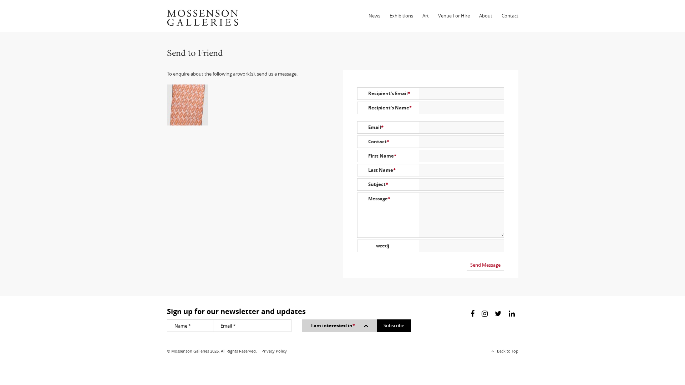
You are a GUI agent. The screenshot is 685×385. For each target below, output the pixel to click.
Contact (510, 15)
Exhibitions (401, 15)
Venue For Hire (454, 15)
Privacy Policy (274, 351)
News (374, 15)
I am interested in (333, 325)
